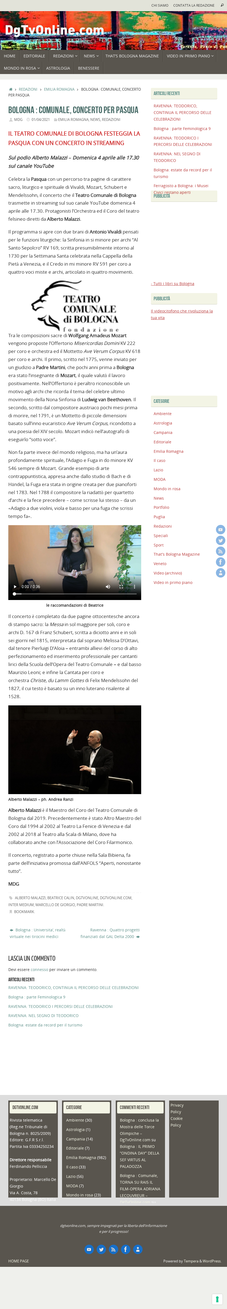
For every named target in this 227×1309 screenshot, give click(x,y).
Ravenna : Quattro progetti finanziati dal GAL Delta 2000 (110, 933)
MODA (160, 479)
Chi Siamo (159, 5)
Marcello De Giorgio (55, 905)
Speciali (161, 535)
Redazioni (28, 89)
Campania (163, 432)
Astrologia (163, 423)
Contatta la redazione (194, 5)
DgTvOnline (87, 898)
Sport (159, 545)
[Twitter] (220, 540)
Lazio (158, 469)
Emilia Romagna (59, 89)
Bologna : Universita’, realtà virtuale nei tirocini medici (37, 933)
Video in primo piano (173, 582)
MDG (18, 119)
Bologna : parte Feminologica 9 (36, 997)
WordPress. (212, 1261)
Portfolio (161, 507)
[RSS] (220, 551)
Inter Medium (21, 905)
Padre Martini (90, 905)
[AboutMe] (220, 573)
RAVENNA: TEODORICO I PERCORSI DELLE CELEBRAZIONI (60, 1006)
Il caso (159, 460)
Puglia (159, 516)
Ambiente (163, 413)
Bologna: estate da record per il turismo (45, 1025)
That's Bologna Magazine (177, 554)
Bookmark (24, 911)
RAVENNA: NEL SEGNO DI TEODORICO (43, 1015)
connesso (39, 969)
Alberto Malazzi (30, 898)
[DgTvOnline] (220, 529)
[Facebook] (220, 562)
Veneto (160, 563)
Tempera (191, 1261)
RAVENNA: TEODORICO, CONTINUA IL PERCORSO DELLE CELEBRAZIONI (73, 987)
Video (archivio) (168, 573)
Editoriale (162, 441)
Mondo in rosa (167, 488)
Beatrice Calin (60, 898)
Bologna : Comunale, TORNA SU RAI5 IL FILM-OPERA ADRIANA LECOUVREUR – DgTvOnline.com (140, 1188)
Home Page (18, 1261)
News (95, 119)
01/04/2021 (41, 119)
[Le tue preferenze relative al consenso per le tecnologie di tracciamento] (217, 1299)
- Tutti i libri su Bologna (172, 283)
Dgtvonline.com (115, 898)
